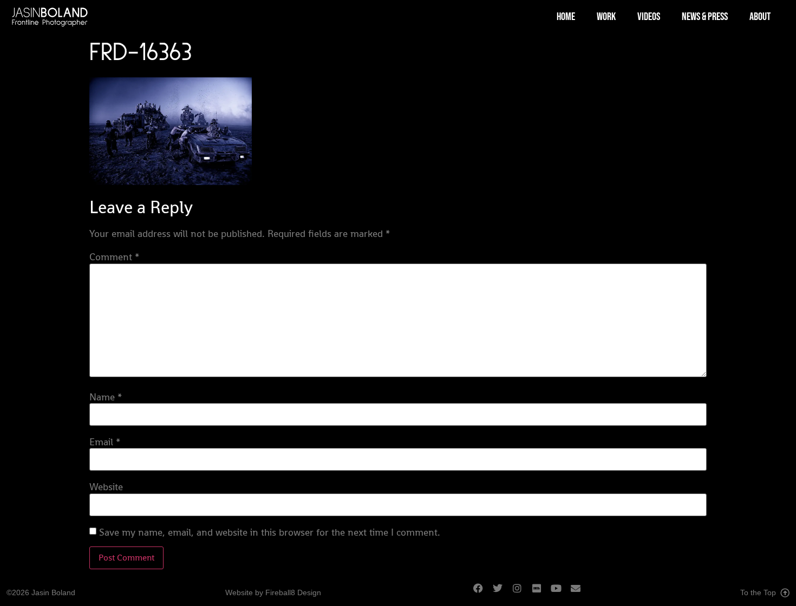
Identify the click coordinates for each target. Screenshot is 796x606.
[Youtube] (561, 593)
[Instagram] (522, 593)
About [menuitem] (760, 16)
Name (105, 397)
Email (104, 442)
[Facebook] (483, 593)
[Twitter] (502, 593)
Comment (114, 257)
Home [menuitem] (566, 16)
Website (106, 487)
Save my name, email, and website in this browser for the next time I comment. (269, 532)
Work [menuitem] (606, 16)
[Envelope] (580, 593)
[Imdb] (541, 593)
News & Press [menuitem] (705, 16)
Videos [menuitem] (648, 16)
